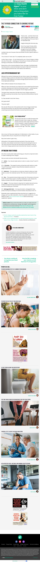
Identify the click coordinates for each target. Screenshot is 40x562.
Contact (3, 544)
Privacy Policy (9, 544)
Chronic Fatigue (5, 31)
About (15, 545)
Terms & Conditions (34, 544)
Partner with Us (19, 545)
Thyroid (10, 31)
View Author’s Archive (10, 242)
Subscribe (24, 545)
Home (2, 19)
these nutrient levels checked (16, 196)
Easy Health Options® (9, 557)
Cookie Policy (16, 544)
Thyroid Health (7, 26)
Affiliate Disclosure (24, 544)
